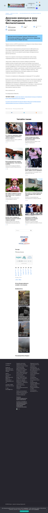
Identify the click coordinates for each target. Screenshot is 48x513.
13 (28, 270)
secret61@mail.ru (31, 7)
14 (30, 270)
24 (20, 273)
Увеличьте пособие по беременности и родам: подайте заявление (31, 219)
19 (25, 272)
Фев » (20, 279)
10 (20, 270)
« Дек (16, 279)
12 (25, 270)
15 (15, 272)
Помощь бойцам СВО (18, 108)
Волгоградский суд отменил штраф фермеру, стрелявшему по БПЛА (14, 163)
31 (20, 275)
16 (18, 272)
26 (25, 273)
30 (18, 275)
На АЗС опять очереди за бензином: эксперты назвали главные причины (13, 219)
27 (28, 273)
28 (31, 273)
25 (23, 273)
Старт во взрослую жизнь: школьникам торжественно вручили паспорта (32, 138)
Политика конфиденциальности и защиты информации (21, 398)
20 (28, 272)
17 (20, 272)
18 (23, 272)
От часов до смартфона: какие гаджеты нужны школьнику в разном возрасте (14, 137)
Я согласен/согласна (24, 511)
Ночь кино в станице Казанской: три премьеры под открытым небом (33, 194)
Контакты (8, 365)
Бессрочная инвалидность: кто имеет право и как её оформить (33, 170)
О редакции (8, 363)
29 (15, 275)
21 (30, 272)
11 (23, 270)
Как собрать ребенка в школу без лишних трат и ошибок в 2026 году (13, 195)
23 (18, 273)
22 (15, 273)
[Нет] (46, 509)
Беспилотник (9, 108)
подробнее (26, 508)
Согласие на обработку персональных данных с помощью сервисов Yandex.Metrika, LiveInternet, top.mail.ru (21, 404)
